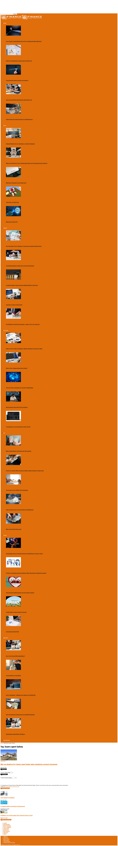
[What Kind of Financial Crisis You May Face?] (13, 176)
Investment (5, 227)
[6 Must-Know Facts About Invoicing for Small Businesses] (13, 113)
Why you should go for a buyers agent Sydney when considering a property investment (29, 764)
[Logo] (11, 19)
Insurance (5, 535)
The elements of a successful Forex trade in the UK (18, 426)
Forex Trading (5, 330)
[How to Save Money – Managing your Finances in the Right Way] (13, 689)
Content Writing (6, 841)
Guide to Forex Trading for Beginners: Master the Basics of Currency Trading (24, 348)
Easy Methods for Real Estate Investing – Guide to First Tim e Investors (23, 324)
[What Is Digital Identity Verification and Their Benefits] (13, 445)
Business (4, 23)
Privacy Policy (6, 838)
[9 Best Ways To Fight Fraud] (13, 196)
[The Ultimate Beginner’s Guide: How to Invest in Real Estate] (13, 259)
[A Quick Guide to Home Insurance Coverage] (13, 606)
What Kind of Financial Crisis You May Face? (16, 183)
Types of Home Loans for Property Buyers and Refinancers (20, 509)
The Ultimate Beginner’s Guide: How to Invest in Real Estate (20, 265)
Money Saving (5, 637)
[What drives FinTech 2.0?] (13, 215)
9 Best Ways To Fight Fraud (12, 202)
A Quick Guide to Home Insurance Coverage (16, 612)
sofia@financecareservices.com (12, 786)
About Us (5, 836)
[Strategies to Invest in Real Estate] (13, 298)
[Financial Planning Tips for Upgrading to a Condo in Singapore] (13, 137)
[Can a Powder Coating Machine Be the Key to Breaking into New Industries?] (13, 35)
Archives (2, 772)
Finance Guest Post (6, 740)
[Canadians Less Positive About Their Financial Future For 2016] (4, 813)
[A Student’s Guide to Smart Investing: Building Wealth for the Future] (13, 279)
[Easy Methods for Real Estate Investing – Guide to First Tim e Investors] (13, 318)
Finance (4, 125)
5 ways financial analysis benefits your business (17, 80)
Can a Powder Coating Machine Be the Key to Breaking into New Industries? (24, 41)
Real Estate (3, 761)
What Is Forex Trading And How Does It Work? (16, 368)
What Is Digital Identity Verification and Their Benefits (18, 451)
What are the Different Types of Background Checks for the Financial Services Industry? (26, 163)
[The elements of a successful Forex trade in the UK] (13, 420)
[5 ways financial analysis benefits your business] (13, 74)
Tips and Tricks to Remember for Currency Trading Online (19, 387)
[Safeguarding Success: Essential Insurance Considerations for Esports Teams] (13, 547)
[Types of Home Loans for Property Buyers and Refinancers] (13, 503)
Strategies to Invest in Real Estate (14, 304)
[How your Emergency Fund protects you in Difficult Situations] (13, 708)
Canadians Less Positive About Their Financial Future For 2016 (17, 815)
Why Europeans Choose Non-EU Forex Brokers (17, 407)
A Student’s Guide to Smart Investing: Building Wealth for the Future (22, 285)
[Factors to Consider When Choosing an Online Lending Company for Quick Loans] (13, 464)
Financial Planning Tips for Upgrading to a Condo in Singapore (20, 143)
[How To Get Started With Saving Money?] (13, 650)
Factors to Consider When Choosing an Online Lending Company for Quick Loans (25, 470)
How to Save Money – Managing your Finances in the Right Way (20, 695)
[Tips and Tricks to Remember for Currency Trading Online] (13, 381)
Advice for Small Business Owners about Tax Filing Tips (19, 61)
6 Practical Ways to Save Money (13, 675)
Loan (4, 432)
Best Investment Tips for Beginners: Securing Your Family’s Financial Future (23, 246)
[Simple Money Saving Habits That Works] (13, 728)
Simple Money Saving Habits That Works (15, 734)
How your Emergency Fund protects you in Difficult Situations (20, 714)
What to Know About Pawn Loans (13, 529)
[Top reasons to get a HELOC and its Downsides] (13, 484)
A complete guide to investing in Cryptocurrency (13, 806)
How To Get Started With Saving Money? (15, 656)
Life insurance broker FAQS (12, 631)
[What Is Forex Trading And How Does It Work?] (13, 362)
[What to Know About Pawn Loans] (13, 523)
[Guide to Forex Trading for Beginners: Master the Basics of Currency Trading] (13, 342)
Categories (3, 777)
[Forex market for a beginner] (4, 795)
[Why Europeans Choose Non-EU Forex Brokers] (13, 401)
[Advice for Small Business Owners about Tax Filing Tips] (13, 54)
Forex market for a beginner (8, 797)
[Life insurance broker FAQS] (13, 625)
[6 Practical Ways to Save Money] (13, 669)
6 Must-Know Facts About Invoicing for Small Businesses (19, 119)
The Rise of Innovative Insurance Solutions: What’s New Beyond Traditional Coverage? (26, 573)
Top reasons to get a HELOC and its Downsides (17, 490)
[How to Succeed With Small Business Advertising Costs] (13, 93)
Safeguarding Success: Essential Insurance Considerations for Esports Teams (24, 553)
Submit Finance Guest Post (9, 842)
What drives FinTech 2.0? (12, 222)
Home (2, 743)
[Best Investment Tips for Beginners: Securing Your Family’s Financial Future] (13, 240)
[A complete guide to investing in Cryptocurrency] (4, 803)
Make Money (6, 840)
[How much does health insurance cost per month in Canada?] (13, 586)
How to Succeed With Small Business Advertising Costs (19, 100)
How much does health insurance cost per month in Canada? (20, 592)
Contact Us (5, 837)
